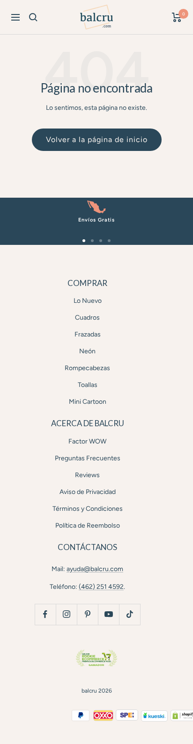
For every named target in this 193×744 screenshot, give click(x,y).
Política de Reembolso (87, 525)
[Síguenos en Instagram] (66, 614)
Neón (87, 351)
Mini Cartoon (87, 402)
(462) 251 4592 (101, 587)
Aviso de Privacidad (87, 492)
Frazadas (87, 334)
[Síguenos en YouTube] (108, 614)
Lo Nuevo (88, 301)
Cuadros (87, 318)
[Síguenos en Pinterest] (87, 614)
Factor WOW (87, 441)
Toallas (87, 385)
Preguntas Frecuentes (87, 458)
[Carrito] (177, 17)
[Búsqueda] (33, 17)
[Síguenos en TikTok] (129, 614)
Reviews (87, 475)
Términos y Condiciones (87, 509)
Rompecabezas (87, 368)
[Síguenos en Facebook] (45, 614)
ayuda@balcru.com (95, 569)
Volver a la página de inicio (97, 139)
